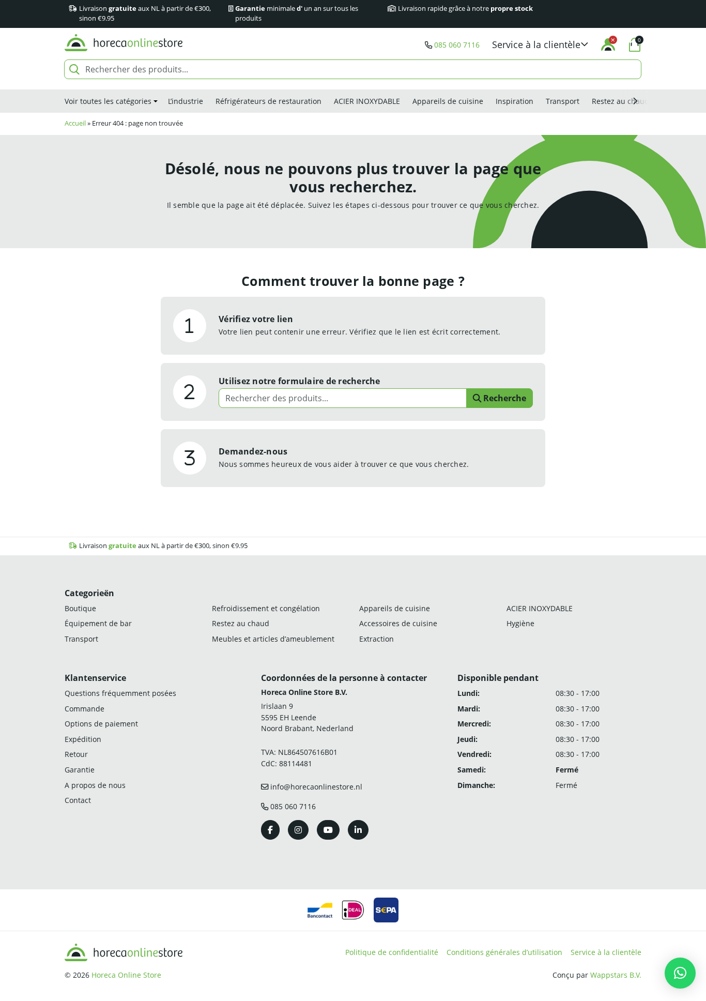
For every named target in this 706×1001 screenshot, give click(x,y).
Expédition (83, 739)
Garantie (80, 770)
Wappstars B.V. (615, 975)
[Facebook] (270, 830)
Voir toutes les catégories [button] (108, 101)
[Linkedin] (358, 830)
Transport (562, 101)
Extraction (376, 639)
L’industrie (185, 101)
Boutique (80, 608)
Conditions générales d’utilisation (504, 952)
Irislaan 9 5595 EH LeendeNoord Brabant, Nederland (307, 717)
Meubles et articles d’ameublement (273, 639)
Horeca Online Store (126, 975)
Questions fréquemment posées (120, 693)
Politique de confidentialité (391, 952)
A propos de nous (95, 785)
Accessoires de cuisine (398, 623)
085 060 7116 (457, 45)
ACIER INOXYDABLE (367, 101)
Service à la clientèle (606, 952)
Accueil (75, 123)
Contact (78, 800)
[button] (540, 45)
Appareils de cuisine (447, 101)
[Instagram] (298, 830)
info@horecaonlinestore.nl (316, 787)
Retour (76, 754)
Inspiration (514, 101)
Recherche (503, 398)
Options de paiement (101, 724)
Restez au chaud (620, 101)
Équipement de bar (98, 623)
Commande (84, 709)
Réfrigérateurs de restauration (268, 101)
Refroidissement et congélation (266, 608)
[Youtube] (328, 830)
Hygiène (520, 623)
